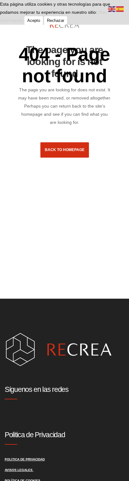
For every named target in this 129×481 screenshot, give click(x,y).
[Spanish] (120, 8)
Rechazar (55, 20)
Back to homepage (65, 150)
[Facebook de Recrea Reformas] (12, 417)
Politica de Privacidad (25, 459)
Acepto (33, 20)
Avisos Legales (19, 470)
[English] (112, 8)
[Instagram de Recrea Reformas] (7, 417)
